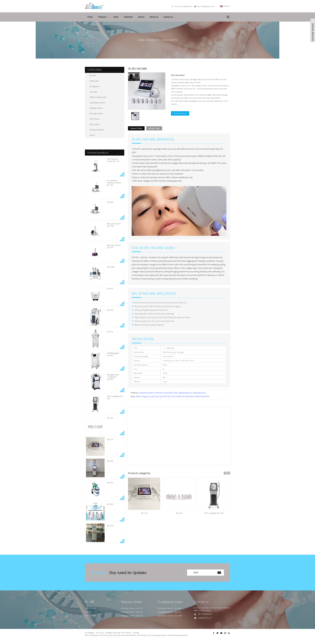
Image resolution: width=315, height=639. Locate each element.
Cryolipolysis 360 (96, 635)
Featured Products (97, 130)
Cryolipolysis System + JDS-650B (170, 615)
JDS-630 (110, 310)
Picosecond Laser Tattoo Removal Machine (119, 635)
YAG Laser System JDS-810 (114, 246)
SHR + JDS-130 (90, 615)
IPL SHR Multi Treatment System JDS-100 (114, 182)
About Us (154, 17)
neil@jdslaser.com (204, 618)
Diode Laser (94, 81)
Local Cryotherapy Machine (157, 635)
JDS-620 (110, 288)
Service (141, 17)
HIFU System (170, 40)
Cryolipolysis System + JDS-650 (169, 612)
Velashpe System (96, 108)
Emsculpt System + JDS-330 (132, 612)
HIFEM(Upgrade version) (113, 354)
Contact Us (168, 17)
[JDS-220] (179, 494)
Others (92, 135)
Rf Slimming (141, 635)
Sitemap (136, 632)
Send (195, 572)
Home (90, 17)
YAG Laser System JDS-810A (114, 224)
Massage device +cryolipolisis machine (113, 376)
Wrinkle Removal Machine (178, 635)
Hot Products (126, 632)
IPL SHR (93, 75)
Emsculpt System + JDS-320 (132, 608)
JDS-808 (110, 202)
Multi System (95, 124)
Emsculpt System (96, 113)
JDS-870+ (110, 525)
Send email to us (180, 113)
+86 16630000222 (204, 614)
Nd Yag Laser (94, 86)
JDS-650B (110, 267)
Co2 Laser (93, 92)
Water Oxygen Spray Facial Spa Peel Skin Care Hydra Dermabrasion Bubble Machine (172, 396)
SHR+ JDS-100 (90, 608)
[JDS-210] (144, 494)
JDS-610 (110, 331)
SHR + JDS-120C (91, 612)
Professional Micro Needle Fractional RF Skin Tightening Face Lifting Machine (172, 392)
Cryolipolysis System (97, 102)
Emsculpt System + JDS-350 (132, 615)
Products (102, 17)
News (115, 17)
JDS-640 (110, 504)
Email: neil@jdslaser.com (205, 6)
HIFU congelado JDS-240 (115, 397)
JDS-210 (110, 439)
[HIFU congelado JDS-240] (214, 494)
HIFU (87, 635)
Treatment (128, 17)
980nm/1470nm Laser (98, 97)
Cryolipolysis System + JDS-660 (169, 608)
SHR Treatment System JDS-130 (113, 160)
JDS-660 (110, 461)
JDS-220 (110, 418)
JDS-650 (110, 482)
